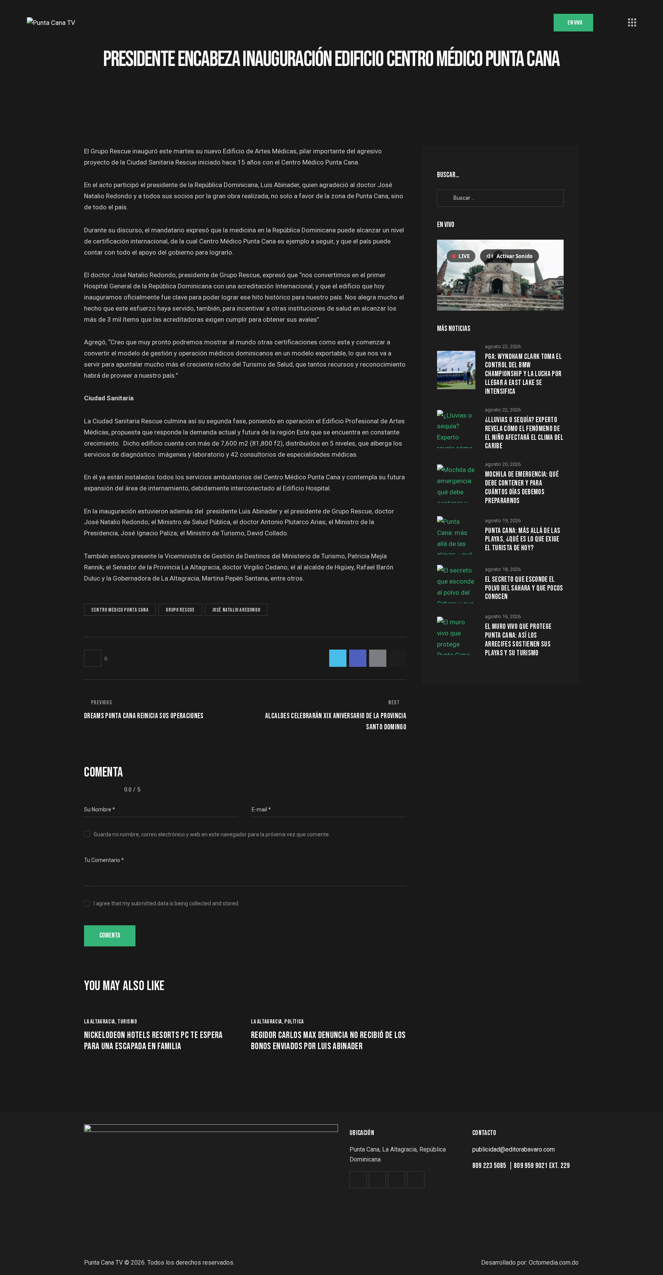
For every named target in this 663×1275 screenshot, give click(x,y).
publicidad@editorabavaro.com (513, 1149)
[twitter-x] (358, 1179)
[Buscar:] (500, 197)
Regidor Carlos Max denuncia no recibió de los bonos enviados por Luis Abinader (328, 1041)
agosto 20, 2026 (503, 464)
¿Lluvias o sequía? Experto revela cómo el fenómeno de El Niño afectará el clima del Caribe (524, 433)
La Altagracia (99, 1021)
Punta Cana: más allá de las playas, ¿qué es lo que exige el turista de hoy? (522, 540)
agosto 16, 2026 (503, 616)
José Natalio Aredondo (236, 610)
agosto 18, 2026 (503, 569)
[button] (95, 658)
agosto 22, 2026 (503, 346)
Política (294, 1021)
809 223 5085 (490, 1165)
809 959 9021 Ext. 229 (542, 1165)
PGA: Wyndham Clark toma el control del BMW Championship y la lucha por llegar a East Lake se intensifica (523, 374)
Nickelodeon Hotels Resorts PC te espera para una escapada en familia (153, 1041)
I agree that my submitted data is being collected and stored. (166, 903)
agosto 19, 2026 (503, 520)
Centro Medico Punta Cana (119, 610)
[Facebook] (357, 658)
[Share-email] (377, 658)
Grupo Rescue (180, 610)
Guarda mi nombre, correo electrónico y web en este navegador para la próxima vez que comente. (212, 834)
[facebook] (377, 1179)
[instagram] (396, 1179)
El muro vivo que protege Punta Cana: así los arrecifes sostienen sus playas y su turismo (518, 640)
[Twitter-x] (337, 658)
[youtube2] (415, 1179)
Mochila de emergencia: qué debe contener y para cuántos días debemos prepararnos (522, 488)
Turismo (127, 1021)
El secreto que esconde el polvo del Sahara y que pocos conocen (524, 589)
